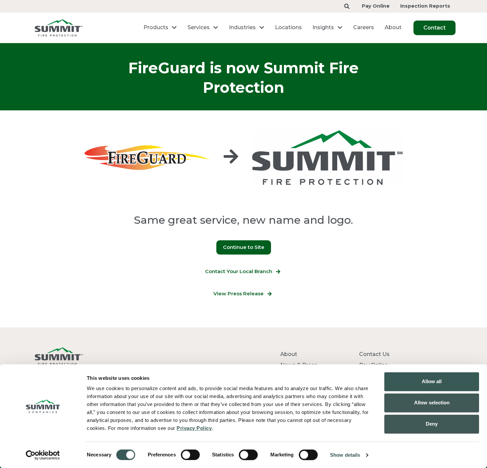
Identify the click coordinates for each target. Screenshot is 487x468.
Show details (345, 455)
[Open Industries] (261, 27)
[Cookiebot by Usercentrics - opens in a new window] (43, 455)
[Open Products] (174, 27)
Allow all (432, 381)
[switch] (190, 454)
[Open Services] (215, 27)
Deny (432, 424)
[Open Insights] (340, 27)
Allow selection (432, 402)
